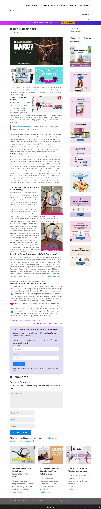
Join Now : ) (19, 364)
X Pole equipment (45, 144)
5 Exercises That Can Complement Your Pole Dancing (49, 471)
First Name (17, 345)
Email (15, 354)
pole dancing (23, 257)
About (86, 5)
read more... (17, 492)
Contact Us (68, 501)
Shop (34, 5)
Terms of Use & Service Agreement (42, 501)
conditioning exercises (46, 276)
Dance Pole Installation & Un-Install (20, 501)
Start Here (43, 5)
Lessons (54, 5)
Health (72, 5)
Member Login (85, 14)
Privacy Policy (58, 501)
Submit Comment (20, 432)
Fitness (63, 5)
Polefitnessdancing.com (20, 147)
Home (28, 5)
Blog (80, 5)
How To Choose (68, 23)
